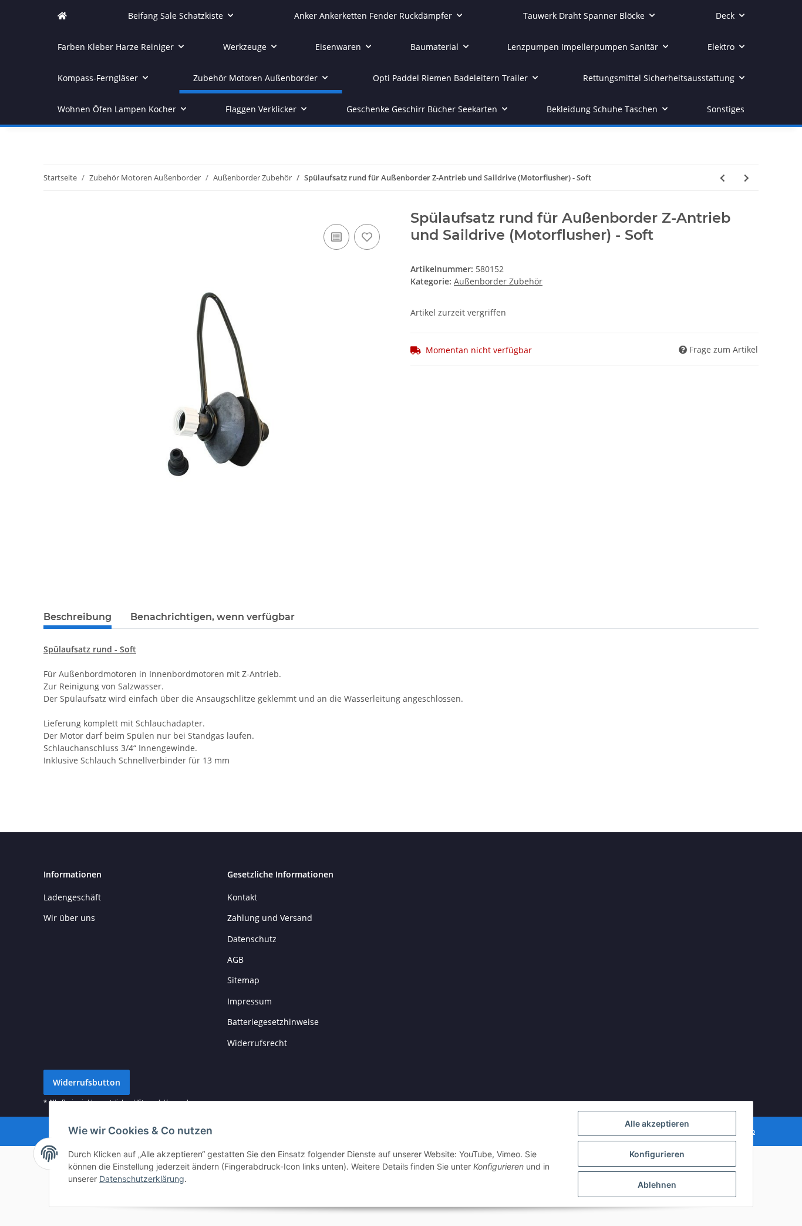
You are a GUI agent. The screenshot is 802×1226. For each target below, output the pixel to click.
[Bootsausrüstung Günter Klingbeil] (62, 15)
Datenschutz (252, 938)
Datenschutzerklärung (141, 1179)
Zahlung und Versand (269, 917)
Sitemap (243, 980)
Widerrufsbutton (86, 1082)
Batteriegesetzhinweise (273, 1021)
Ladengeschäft (72, 897)
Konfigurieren (657, 1154)
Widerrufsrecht (257, 1043)
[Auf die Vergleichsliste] (336, 237)
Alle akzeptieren (657, 1123)
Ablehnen (657, 1185)
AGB (235, 959)
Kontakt (242, 897)
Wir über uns (69, 917)
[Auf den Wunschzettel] (367, 237)
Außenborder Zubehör (498, 281)
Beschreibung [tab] (77, 616)
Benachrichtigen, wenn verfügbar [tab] (212, 616)
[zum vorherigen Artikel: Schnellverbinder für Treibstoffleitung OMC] (722, 177)
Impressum (249, 1001)
